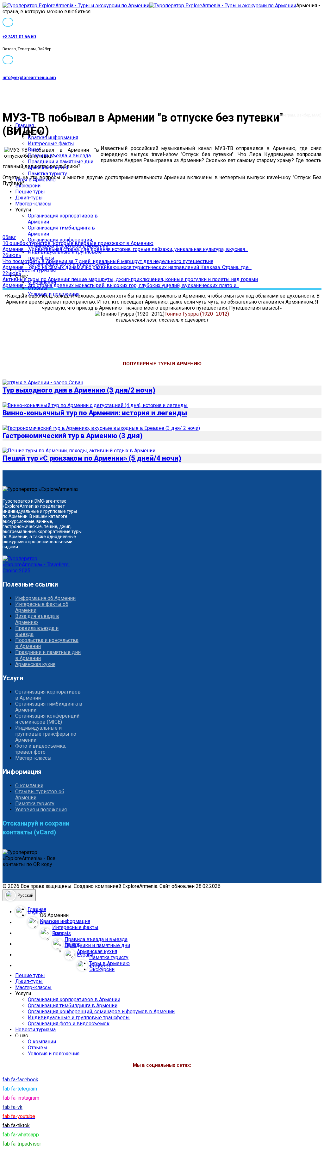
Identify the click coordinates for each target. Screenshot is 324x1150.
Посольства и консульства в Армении (46, 643)
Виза (33, 150)
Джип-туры (29, 198)
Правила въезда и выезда (59, 156)
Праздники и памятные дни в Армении (48, 655)
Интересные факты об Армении (41, 607)
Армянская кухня (48, 168)
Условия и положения (53, 294)
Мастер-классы (33, 204)
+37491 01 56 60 (19, 36)
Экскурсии (27, 186)
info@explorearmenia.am (29, 77)
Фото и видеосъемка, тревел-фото (40, 749)
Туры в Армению (35, 180)
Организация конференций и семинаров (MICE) (47, 719)
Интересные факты (51, 144)
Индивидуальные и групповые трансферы (79, 1018)
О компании (42, 282)
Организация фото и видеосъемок (68, 264)
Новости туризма (35, 270)
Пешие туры (30, 192)
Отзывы (37, 288)
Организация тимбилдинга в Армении (48, 707)
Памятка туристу (47, 174)
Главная (24, 126)
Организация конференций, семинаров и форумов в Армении (68, 243)
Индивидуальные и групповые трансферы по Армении (45, 734)
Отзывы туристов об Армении (39, 795)
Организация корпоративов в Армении (48, 695)
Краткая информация (53, 138)
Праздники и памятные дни (60, 162)
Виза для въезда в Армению (37, 619)
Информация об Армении (45, 598)
